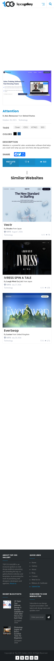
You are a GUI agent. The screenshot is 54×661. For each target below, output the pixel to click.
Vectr (8, 225)
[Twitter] (19, 153)
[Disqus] (27, 440)
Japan (19, 228)
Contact (34, 576)
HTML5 (34, 127)
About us (13, 583)
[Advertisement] (27, 43)
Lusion (9, 334)
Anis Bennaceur (11, 116)
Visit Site (10, 161)
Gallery (34, 566)
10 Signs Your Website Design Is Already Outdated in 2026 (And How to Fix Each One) (18, 609)
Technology (23, 120)
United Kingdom (23, 334)
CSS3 (25, 127)
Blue (19, 133)
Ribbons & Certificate (39, 583)
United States (29, 116)
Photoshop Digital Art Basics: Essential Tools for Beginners (18, 632)
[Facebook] (15, 153)
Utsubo (9, 228)
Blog (33, 573)
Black (15, 133)
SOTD (8, 232)
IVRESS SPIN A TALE (17, 278)
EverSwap (11, 331)
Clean (17, 127)
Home (34, 563)
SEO (42, 127)
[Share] (22, 153)
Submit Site (36, 586)
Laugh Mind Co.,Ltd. (14, 281)
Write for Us (36, 580)
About (34, 569)
